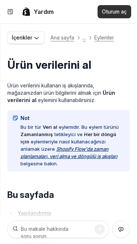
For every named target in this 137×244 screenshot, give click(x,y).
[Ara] (100, 229)
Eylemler (104, 37)
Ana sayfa (62, 37)
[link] (38, 11)
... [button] (84, 37)
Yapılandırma (34, 213)
